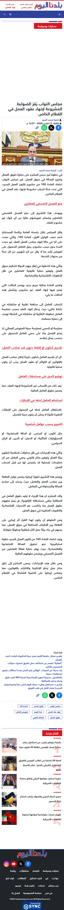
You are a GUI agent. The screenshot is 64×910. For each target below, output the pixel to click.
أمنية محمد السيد (50, 119)
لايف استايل (36, 878)
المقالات (22, 878)
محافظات (24, 870)
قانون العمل (38, 706)
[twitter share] (51, 128)
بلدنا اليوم (38, 711)
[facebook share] (58, 128)
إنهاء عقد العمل (54, 711)
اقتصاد (35, 870)
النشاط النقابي (38, 717)
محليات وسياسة (51, 870)
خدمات (41, 885)
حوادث (55, 878)
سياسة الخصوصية (32, 893)
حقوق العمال (55, 717)
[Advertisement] (32, 64)
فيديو (18, 885)
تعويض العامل (22, 711)
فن (46, 878)
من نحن (48, 893)
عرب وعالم (53, 885)
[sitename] (32, 854)
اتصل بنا (16, 893)
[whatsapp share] (44, 128)
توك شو (10, 878)
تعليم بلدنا (30, 885)
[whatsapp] (37, 128)
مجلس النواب (55, 706)
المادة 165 (23, 706)
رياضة (13, 870)
